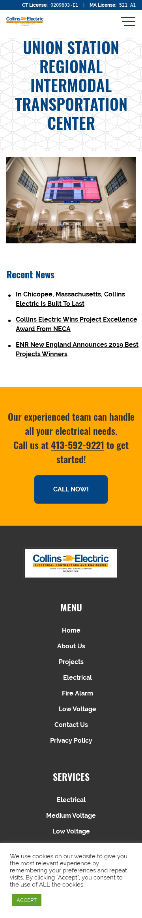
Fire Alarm (77, 693)
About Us (71, 646)
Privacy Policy (71, 740)
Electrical (77, 677)
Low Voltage (77, 709)
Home (71, 630)
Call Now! (71, 489)
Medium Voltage (71, 815)
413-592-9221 (77, 445)
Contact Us (71, 725)
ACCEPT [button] (27, 900)
